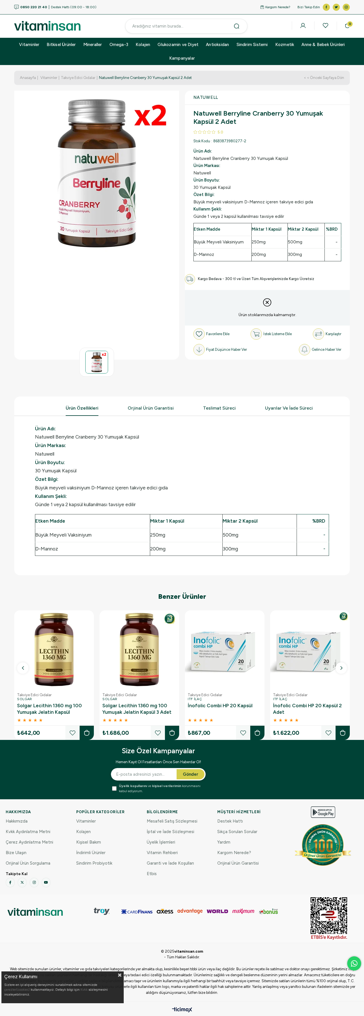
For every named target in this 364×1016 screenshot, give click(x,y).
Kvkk (84, 990)
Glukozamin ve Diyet (178, 44)
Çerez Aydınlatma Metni (29, 842)
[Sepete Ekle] (87, 733)
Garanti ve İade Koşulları (170, 863)
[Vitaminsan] (329, 918)
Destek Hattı (230, 821)
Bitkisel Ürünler (61, 44)
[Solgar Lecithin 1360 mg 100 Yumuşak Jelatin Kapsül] (54, 650)
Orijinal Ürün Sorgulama (28, 863)
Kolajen (143, 44)
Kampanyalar (182, 58)
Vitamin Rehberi (162, 852)
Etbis (152, 873)
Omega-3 (118, 44)
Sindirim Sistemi (252, 44)
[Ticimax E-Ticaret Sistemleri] (182, 1010)
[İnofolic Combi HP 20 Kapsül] (224, 650)
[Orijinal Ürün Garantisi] (323, 845)
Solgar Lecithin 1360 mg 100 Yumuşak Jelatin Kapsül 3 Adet (136, 709)
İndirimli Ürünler (91, 852)
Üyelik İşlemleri (161, 842)
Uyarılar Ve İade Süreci (289, 408)
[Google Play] (323, 812)
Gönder (190, 774)
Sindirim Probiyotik (94, 863)
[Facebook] (10, 882)
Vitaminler (29, 44)
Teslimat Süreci (219, 408)
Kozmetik (284, 44)
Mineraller (92, 44)
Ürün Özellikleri (82, 408)
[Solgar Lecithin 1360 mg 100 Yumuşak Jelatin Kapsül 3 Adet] (139, 650)
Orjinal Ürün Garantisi (151, 408)
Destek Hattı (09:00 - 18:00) (58, 7)
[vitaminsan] (35, 912)
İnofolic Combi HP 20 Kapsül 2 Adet (307, 709)
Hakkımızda (17, 821)
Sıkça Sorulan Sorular (237, 831)
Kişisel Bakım (88, 842)
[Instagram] (34, 882)
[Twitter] (22, 882)
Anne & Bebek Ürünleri (323, 44)
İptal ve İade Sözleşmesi (170, 831)
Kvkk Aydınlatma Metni (28, 831)
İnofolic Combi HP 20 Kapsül (220, 705)
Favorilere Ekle (72, 733)
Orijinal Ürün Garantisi (238, 863)
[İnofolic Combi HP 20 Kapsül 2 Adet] (310, 650)
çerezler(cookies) (17, 990)
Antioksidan (217, 44)
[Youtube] (46, 882)
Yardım (223, 842)
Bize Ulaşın (16, 852)
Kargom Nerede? (277, 7)
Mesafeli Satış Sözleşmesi (172, 821)
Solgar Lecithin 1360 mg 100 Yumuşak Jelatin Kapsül (49, 709)
